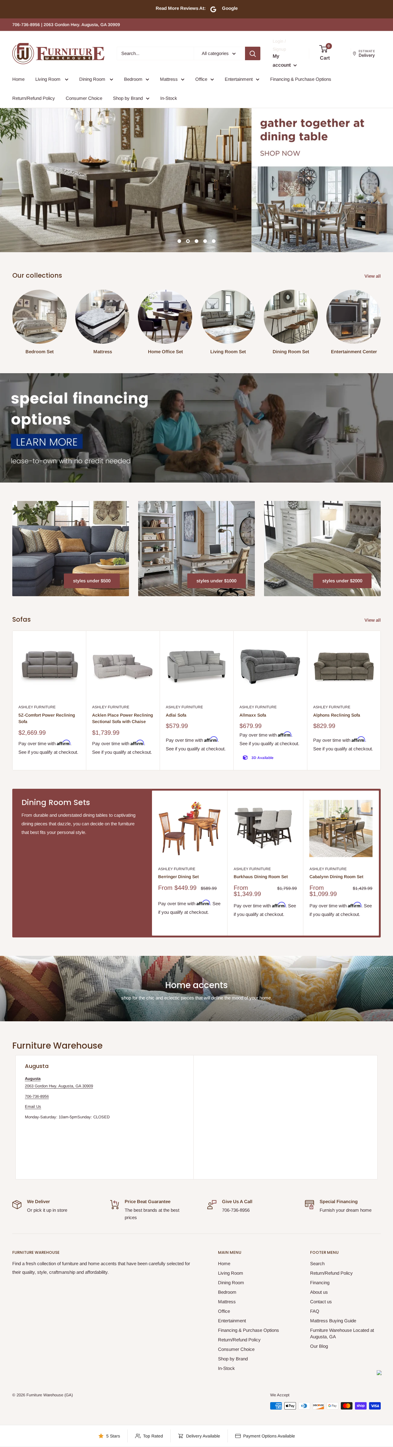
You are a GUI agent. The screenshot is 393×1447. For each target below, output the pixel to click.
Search (317, 1263)
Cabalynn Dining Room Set (336, 876)
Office (201, 79)
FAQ (314, 1311)
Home (18, 79)
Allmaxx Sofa (252, 715)
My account (282, 60)
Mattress (169, 79)
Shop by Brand (128, 98)
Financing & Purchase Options (300, 79)
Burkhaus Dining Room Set (261, 876)
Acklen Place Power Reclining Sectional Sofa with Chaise (122, 718)
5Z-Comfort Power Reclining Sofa (46, 718)
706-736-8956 (37, 1096)
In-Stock (168, 98)
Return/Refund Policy (33, 98)
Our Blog (319, 1346)
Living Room (48, 79)
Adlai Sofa (176, 715)
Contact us (321, 1301)
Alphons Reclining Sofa (336, 715)
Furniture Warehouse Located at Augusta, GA (342, 1333)
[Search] (252, 53)
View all (373, 276)
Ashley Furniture (37, 707)
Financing (319, 1282)
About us (319, 1292)
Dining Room (93, 79)
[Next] (380, 700)
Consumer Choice (84, 98)
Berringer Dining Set (178, 876)
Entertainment (239, 79)
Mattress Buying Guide (333, 1320)
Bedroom (133, 79)
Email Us (33, 1106)
